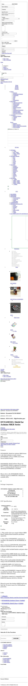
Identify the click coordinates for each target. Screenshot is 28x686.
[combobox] (7, 78)
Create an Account (7, 69)
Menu (2, 83)
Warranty (5, 647)
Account (2, 369)
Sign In (4, 67)
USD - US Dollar (7, 60)
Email (18, 443)
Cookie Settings (6, 662)
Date (3, 33)
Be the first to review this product (8, 429)
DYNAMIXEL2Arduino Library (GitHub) (13, 600)
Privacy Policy (6, 659)
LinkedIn (10, 443)
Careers (5, 654)
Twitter (6, 443)
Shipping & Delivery (7, 646)
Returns (5, 648)
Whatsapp (15, 443)
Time (3, 34)
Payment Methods (7, 658)
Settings (2, 370)
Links (2, 62)
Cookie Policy (6, 661)
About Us (5, 652)
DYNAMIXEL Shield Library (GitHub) (12, 603)
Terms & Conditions (7, 644)
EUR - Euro (5, 58)
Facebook (3, 443)
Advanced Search (4, 79)
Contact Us (5, 68)
